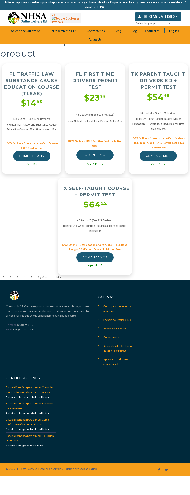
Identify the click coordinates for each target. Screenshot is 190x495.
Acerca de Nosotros (115, 328)
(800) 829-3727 (24, 324)
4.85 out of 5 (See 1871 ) (158, 113)
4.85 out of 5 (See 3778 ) (32, 118)
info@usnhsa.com (23, 329)
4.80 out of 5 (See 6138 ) (95, 114)
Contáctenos (111, 337)
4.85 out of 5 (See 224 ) (95, 220)
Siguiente (43, 277)
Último (58, 277)
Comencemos (31, 156)
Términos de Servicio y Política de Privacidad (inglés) (67, 468)
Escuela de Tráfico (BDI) (117, 319)
